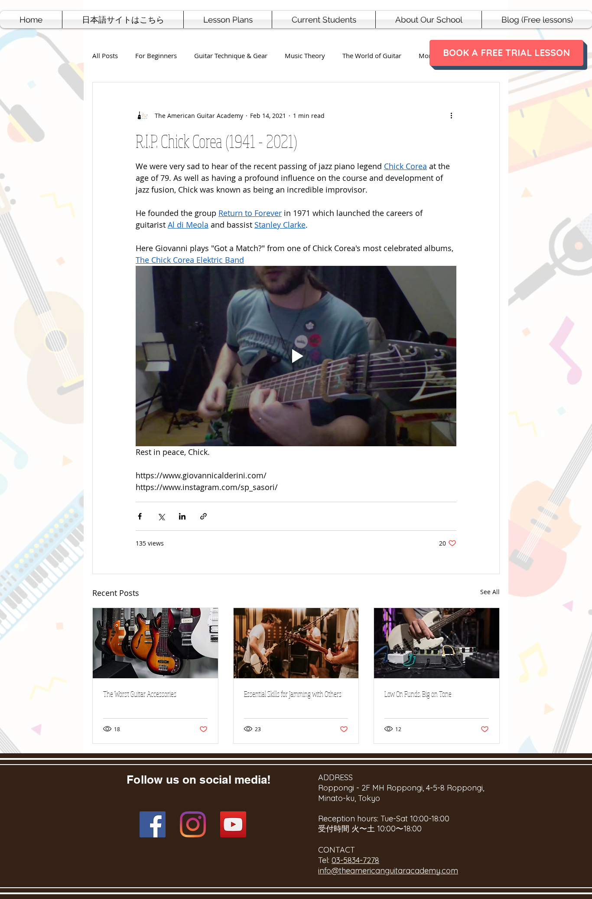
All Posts (105, 56)
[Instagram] (193, 824)
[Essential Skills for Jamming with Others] (296, 643)
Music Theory (305, 56)
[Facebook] (153, 824)
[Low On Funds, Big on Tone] (436, 643)
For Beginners (156, 56)
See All (490, 592)
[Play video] (296, 356)
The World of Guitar (371, 56)
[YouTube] (233, 824)
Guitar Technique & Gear (230, 56)
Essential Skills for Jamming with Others (293, 694)
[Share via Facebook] (140, 516)
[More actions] (451, 115)
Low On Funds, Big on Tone (418, 694)
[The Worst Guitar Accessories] (155, 643)
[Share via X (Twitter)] (161, 516)
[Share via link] (203, 516)
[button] (228, 19)
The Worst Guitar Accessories (139, 694)
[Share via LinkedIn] (182, 516)
